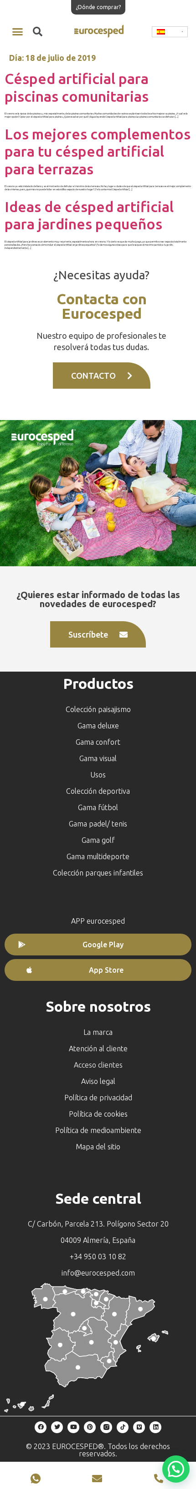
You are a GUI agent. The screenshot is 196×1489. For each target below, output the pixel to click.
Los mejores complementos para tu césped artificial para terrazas (98, 151)
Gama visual (98, 758)
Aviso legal (98, 1081)
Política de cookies (98, 1114)
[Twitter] (57, 1427)
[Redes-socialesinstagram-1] (106, 1427)
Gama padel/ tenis (98, 824)
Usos (98, 775)
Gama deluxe (98, 726)
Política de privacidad (98, 1097)
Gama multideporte (98, 856)
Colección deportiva (98, 791)
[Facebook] (40, 1427)
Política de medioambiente (98, 1130)
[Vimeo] (139, 1427)
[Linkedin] (155, 1427)
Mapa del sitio (98, 1147)
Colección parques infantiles (98, 873)
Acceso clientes (98, 1065)
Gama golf (98, 840)
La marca (98, 1032)
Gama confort (98, 742)
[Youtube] (73, 1427)
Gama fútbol (98, 807)
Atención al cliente (98, 1048)
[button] (17, 31)
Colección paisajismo (98, 709)
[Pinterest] (90, 1427)
